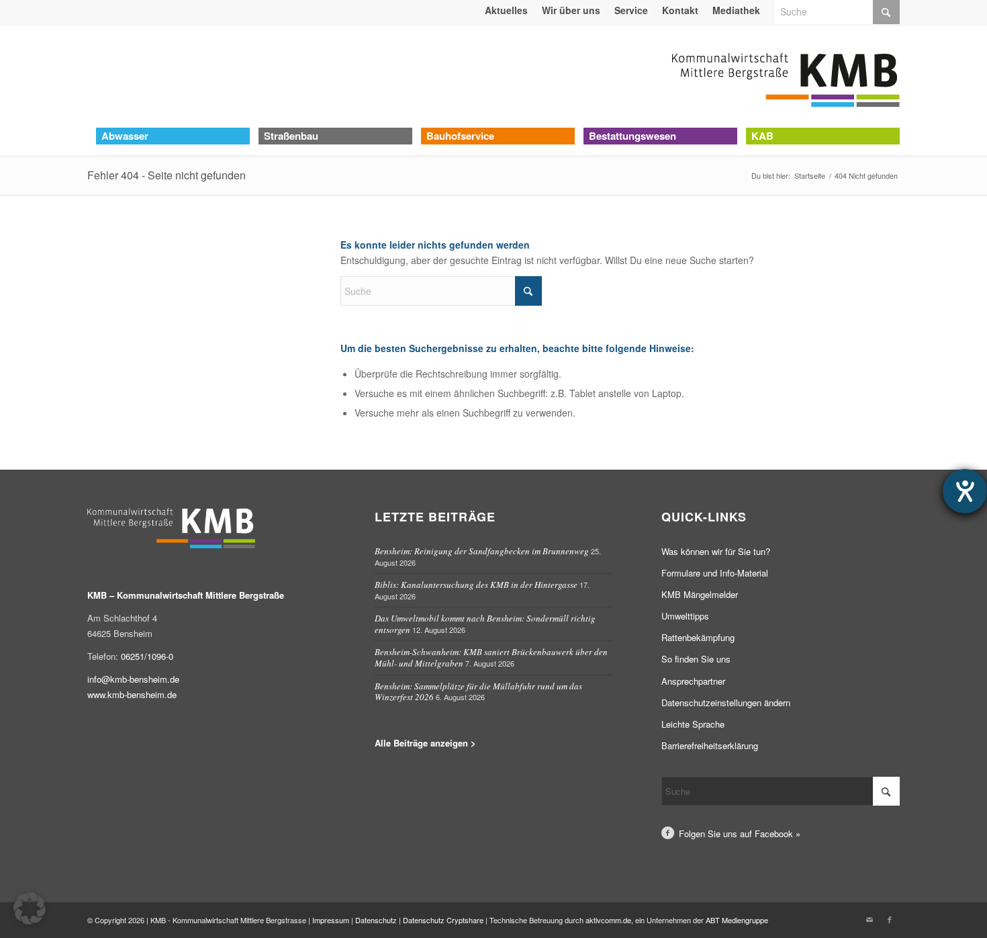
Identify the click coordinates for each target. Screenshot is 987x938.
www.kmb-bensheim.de (132, 694)
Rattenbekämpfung (698, 637)
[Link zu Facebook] (890, 919)
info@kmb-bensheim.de (133, 679)
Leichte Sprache (692, 724)
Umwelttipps (685, 615)
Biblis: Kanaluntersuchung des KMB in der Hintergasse (476, 585)
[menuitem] (506, 10)
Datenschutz (376, 919)
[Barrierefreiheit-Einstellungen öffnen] (965, 491)
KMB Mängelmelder (699, 594)
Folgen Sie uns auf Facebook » (739, 833)
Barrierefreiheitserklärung (709, 745)
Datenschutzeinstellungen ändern (725, 702)
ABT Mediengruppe (737, 919)
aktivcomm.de (608, 919)
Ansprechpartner (693, 681)
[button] (29, 908)
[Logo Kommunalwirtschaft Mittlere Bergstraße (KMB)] (785, 76)
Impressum (330, 919)
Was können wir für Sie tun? (715, 551)
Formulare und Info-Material (714, 572)
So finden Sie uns (696, 658)
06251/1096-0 (147, 656)
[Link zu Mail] (869, 919)
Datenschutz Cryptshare (444, 919)
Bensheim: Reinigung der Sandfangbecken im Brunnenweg (482, 551)
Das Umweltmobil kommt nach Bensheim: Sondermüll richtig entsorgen (485, 624)
